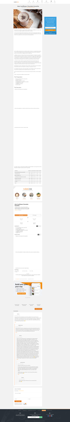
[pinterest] (50, 416)
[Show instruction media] (38, 234)
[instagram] (51, 416)
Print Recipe (21, 215)
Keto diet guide (49, 410)
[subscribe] (40, 417)
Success (42, 2)
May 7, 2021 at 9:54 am (18, 326)
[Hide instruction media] (40, 234)
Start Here (29, 2)
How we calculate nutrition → (38, 280)
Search (55, 2)
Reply (15, 322)
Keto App (39, 410)
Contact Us (24, 410)
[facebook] (48, 416)
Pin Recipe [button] (35, 215)
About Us (19, 410)
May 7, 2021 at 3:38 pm (19, 337)
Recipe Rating (16, 390)
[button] (15, 210)
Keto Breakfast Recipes (31, 7)
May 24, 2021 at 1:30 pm (22, 379)
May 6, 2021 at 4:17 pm (17, 315)
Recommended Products (32, 410)
